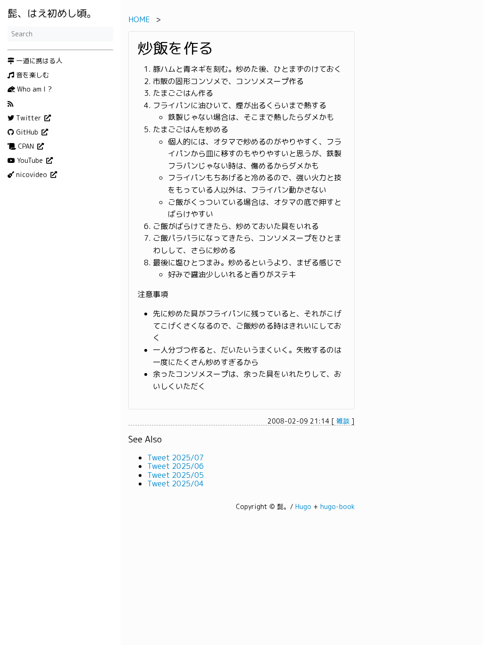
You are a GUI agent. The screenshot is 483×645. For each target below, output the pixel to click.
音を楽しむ (31, 75)
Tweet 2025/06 (175, 466)
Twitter (28, 118)
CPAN (26, 146)
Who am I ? (33, 89)
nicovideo (31, 174)
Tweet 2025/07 (175, 457)
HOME (139, 19)
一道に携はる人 (38, 61)
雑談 (343, 420)
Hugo (303, 506)
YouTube (30, 160)
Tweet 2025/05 (175, 475)
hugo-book (337, 506)
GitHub (27, 132)
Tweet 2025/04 (175, 483)
